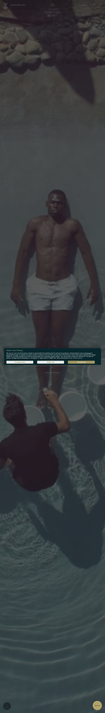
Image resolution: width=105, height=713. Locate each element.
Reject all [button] (50, 362)
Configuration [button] (19, 362)
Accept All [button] (81, 362)
